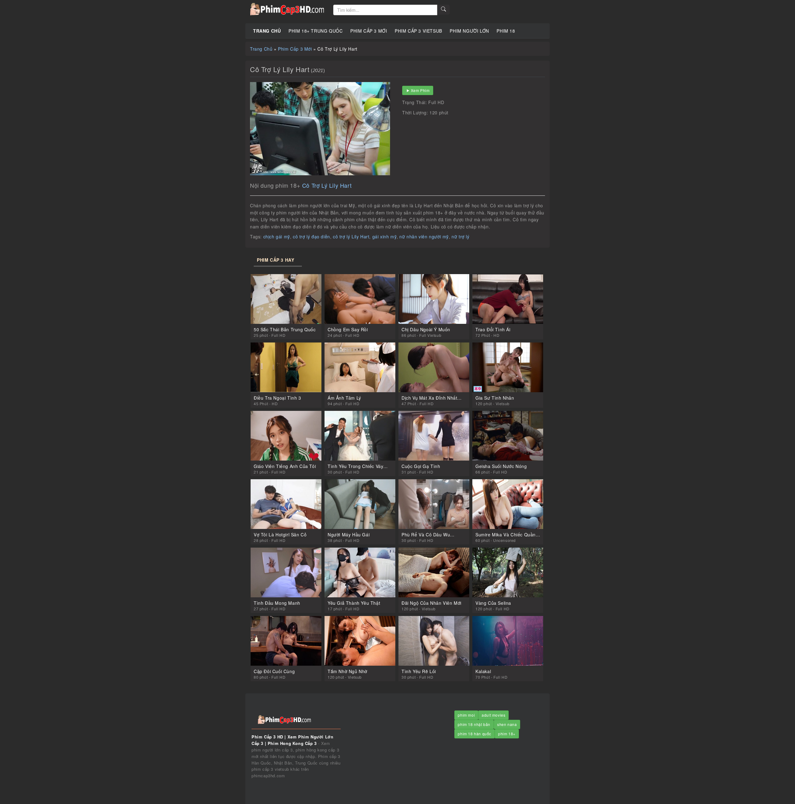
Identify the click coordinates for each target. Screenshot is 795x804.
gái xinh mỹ (384, 236)
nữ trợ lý (460, 236)
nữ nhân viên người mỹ (424, 236)
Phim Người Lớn (469, 31)
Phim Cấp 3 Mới (368, 31)
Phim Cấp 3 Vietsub (418, 31)
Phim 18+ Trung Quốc (315, 31)
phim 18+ (507, 733)
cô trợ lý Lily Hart (351, 236)
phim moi (466, 715)
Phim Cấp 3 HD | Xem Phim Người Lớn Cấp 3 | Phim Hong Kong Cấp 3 (287, 9)
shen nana (507, 724)
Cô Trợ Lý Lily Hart (327, 185)
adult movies (493, 715)
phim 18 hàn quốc (474, 733)
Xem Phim (420, 90)
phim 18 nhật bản (474, 724)
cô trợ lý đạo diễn (311, 236)
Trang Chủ (267, 31)
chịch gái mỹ (276, 236)
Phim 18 (506, 31)
